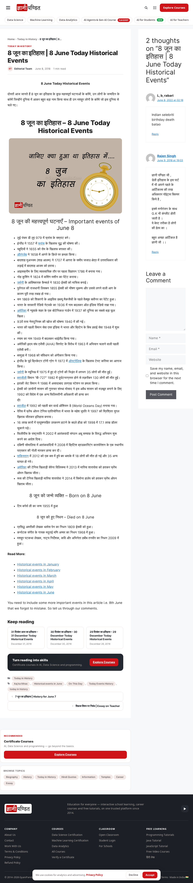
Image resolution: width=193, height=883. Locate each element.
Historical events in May (35, 587)
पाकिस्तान (23, 456)
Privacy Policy (12, 857)
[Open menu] (8, 7)
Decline (133, 875)
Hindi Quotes (68, 777)
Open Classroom (109, 835)
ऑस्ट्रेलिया (75, 361)
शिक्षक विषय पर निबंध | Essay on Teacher (98, 705)
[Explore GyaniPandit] (154, 7)
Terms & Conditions (16, 851)
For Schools (105, 846)
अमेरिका (21, 310)
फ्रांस (41, 243)
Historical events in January (38, 564)
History (27, 777)
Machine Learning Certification (70, 840)
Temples (105, 777)
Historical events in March (36, 576)
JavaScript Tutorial (157, 846)
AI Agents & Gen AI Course (106, 20)
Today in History (27, 39)
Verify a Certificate (63, 857)
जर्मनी (20, 282)
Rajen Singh (166, 156)
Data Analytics (68, 20)
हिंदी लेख (150, 857)
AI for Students (149, 20)
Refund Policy (12, 862)
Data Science (15, 20)
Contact (9, 840)
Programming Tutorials (160, 835)
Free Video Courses (157, 851)
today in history (19, 689)
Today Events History (101, 683)
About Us (10, 835)
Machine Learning (41, 20)
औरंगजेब (22, 254)
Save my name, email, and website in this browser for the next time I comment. (166, 376)
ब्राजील (21, 406)
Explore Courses (174, 7)
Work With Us (13, 846)
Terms (164, 877)
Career (120, 777)
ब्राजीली (22, 378)
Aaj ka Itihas (21, 683)
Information (88, 777)
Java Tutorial (153, 840)
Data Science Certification (67, 835)
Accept (150, 874)
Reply (155, 134)
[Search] (146, 7)
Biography (12, 777)
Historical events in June (35, 592)
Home (11, 39)
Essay (9, 783)
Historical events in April (35, 581)
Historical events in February (38, 570)
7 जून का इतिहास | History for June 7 (35, 696)
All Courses (58, 851)
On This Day (75, 683)
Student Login (107, 840)
